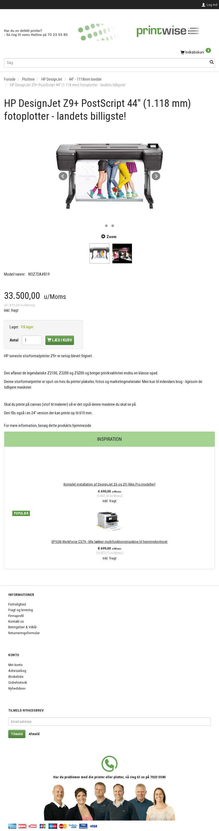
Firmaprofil (16, 616)
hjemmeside (81, 425)
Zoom (111, 236)
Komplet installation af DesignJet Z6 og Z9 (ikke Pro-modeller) (109, 484)
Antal (14, 340)
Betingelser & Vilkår (22, 627)
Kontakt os (16, 621)
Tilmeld (17, 734)
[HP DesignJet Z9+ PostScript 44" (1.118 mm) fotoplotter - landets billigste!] (109, 176)
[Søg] (212, 62)
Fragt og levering (20, 610)
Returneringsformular (24, 633)
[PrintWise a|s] (101, 30)
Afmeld (34, 734)
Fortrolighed (17, 604)
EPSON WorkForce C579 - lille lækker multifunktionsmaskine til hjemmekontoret (109, 541)
